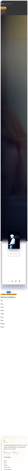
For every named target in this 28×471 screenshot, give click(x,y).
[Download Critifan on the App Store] (8, 452)
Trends (3, 8)
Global (8, 292)
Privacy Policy (7, 467)
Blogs (10, 3)
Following (4, 292)
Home (9, 251)
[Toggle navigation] (2, 14)
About (5, 462)
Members (7, 3)
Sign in (3, 9)
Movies (2, 3)
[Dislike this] (15, 281)
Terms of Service (7, 469)
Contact (5, 465)
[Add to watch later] (8, 281)
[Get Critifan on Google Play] (17, 452)
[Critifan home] (14, 2)
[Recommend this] (12, 281)
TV (4, 3)
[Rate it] (19, 281)
